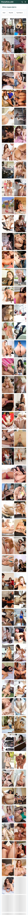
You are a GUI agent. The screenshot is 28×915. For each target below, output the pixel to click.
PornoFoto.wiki (7, 2)
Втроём (11, 12)
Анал (4, 12)
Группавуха (20, 12)
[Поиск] (22, 2)
